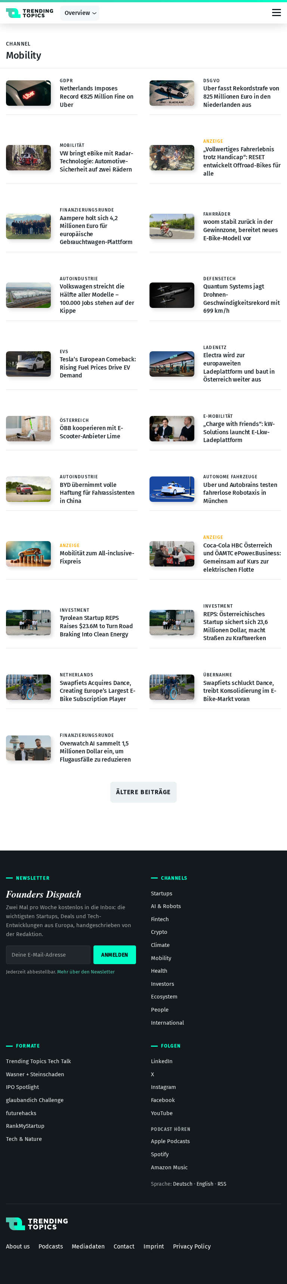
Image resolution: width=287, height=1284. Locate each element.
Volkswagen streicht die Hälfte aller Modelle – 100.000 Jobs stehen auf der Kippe (97, 298)
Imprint (154, 1246)
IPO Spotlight (22, 1087)
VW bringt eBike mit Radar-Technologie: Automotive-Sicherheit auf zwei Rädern (96, 161)
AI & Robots (166, 906)
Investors (162, 984)
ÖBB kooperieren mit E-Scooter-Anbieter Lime (91, 432)
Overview (77, 12)
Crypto (159, 932)
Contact (124, 1246)
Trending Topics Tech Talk (38, 1061)
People (160, 1009)
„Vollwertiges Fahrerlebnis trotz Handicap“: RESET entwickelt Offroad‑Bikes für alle (242, 161)
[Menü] (276, 13)
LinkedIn (162, 1061)
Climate (160, 945)
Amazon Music (169, 1167)
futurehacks (21, 1113)
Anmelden (114, 955)
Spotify (160, 1154)
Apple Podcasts (170, 1141)
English (205, 1184)
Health (159, 970)
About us (18, 1246)
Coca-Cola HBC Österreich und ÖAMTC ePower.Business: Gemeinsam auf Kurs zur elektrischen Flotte (242, 557)
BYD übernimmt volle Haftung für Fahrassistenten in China (97, 492)
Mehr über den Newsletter (86, 972)
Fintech (160, 919)
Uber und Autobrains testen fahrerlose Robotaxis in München (240, 492)
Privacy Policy (192, 1246)
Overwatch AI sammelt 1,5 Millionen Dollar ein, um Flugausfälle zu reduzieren (95, 751)
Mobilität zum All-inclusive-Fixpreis (97, 557)
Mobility (161, 958)
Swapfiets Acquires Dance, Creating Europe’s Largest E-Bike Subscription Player (97, 691)
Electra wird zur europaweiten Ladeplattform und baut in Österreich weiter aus (239, 367)
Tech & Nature (24, 1139)
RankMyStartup (25, 1126)
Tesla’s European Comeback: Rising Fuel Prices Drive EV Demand (98, 367)
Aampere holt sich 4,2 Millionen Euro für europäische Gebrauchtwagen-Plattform (96, 230)
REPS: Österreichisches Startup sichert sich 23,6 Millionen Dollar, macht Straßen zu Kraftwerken (235, 626)
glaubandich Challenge (35, 1100)
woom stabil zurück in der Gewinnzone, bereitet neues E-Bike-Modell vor (240, 229)
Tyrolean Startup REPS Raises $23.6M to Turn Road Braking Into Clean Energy (96, 626)
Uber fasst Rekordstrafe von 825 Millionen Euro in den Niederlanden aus (241, 96)
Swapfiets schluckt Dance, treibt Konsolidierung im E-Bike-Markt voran (239, 691)
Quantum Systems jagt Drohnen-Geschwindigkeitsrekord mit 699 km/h (241, 298)
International (167, 1022)
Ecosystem (164, 996)
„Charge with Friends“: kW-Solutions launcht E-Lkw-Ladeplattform (239, 432)
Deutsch (182, 1184)
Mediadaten (88, 1246)
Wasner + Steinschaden (35, 1074)
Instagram (163, 1087)
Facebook (163, 1100)
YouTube (162, 1113)
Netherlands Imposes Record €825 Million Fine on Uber (96, 96)
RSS (221, 1184)
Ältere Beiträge (143, 792)
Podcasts (50, 1246)
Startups (161, 893)
